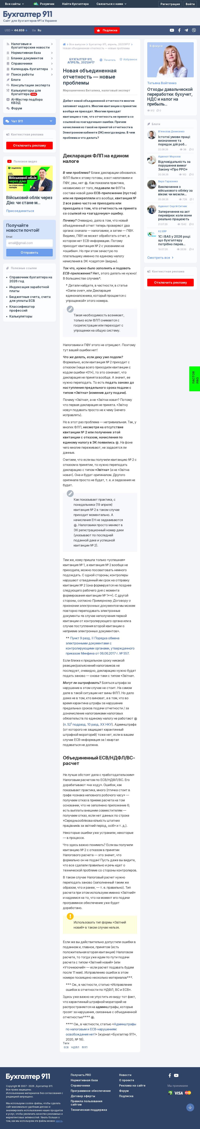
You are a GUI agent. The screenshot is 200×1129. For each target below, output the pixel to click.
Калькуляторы (20, 316)
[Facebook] (179, 30)
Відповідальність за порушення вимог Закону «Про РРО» (174, 165)
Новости (125, 1075)
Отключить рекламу (29, 145)
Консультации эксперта (30, 85)
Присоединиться (20, 211)
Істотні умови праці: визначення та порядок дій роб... (174, 140)
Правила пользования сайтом (86, 1102)
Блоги (16, 80)
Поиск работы (22, 74)
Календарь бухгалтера (29, 69)
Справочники (21, 63)
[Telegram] (186, 30)
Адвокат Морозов (169, 156)
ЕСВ (66, 1047)
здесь (59, 1120)
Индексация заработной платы (29, 289)
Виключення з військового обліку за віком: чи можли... (175, 190)
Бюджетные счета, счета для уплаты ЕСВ (30, 299)
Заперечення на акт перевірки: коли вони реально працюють (175, 215)
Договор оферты (83, 1096)
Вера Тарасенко (168, 181)
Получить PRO (81, 1075)
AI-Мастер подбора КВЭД (27, 101)
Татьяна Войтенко (162, 83)
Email (9, 236)
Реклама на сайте (132, 1085)
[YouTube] (176, 1076)
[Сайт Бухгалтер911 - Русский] (28, 1076)
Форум (16, 108)
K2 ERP (162, 231)
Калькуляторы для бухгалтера (26, 92)
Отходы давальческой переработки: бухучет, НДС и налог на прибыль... (170, 97)
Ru (39, 30)
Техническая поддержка (89, 1109)
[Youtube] (172, 30)
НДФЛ (75, 1047)
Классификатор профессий (22, 308)
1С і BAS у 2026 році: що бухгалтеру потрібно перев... (174, 240)
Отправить (29, 252)
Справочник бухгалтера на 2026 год (30, 279)
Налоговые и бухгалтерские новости (30, 45)
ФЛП (85, 1047)
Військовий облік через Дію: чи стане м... (29, 200)
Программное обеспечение (91, 1090)
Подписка (109, 30)
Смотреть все (159, 258)
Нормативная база (26, 53)
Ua (34, 30)
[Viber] (194, 30)
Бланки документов (27, 58)
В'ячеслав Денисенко (171, 131)
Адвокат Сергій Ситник (172, 206)
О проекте (126, 1080)
